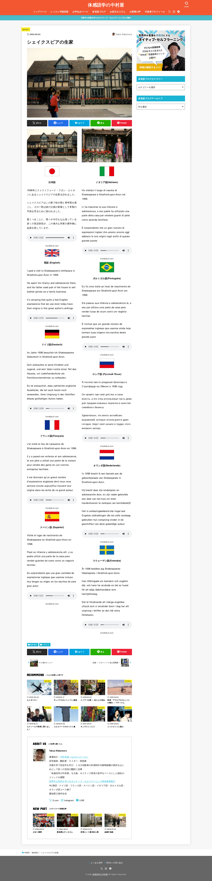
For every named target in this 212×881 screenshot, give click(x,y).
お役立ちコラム (117, 11)
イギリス (45, 644)
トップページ (39, 11)
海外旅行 (25, 29)
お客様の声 (135, 11)
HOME (27, 852)
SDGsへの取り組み (114, 862)
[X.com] (169, 11)
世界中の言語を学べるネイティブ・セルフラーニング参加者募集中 (82, 781)
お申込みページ (80, 11)
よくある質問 (96, 862)
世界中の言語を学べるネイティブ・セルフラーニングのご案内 (106, 17)
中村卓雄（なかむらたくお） (74, 756)
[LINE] (178, 11)
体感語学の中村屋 (106, 4)
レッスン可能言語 (59, 11)
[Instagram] (174, 11)
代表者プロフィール (155, 11)
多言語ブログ (99, 11)
